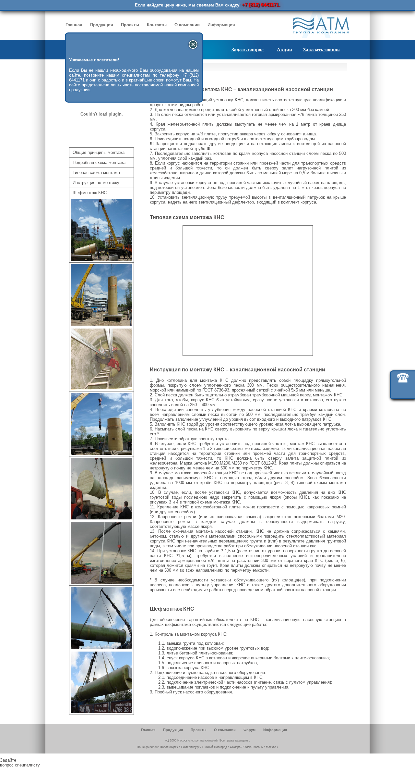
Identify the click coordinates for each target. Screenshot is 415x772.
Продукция (101, 24)
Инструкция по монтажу (96, 182)
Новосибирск (169, 747)
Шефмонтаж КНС (90, 192)
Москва (271, 747)
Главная (73, 24)
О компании (187, 24)
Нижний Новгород (214, 747)
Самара (235, 747)
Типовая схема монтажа (96, 172)
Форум (249, 730)
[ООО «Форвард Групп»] (101, 259)
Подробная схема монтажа (99, 162)
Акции (284, 49)
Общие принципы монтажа (98, 152)
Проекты (130, 24)
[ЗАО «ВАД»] (101, 518)
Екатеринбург (190, 747)
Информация (221, 24)
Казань (258, 747)
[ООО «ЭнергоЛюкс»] (101, 647)
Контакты (157, 24)
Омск (247, 747)
